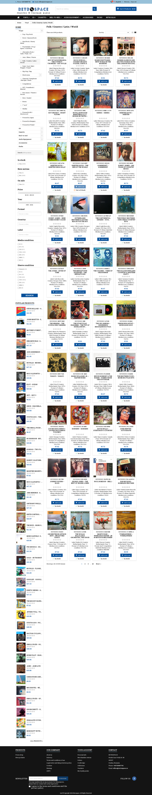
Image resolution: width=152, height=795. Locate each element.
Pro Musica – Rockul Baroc (34, 547)
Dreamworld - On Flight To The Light (34, 341)
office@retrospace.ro (45, 2)
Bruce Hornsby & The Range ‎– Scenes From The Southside (103, 377)
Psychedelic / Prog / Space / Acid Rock (28, 47)
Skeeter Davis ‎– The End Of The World (80, 166)
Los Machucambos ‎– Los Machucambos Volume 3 (57, 430)
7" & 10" (24, 105)
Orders (80, 760)
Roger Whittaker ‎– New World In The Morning (103, 61)
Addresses (81, 765)
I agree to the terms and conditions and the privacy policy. (49, 787)
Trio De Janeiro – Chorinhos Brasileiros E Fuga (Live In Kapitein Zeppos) (103, 326)
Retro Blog (110, 17)
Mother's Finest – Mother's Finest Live (34, 330)
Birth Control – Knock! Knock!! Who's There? (34, 514)
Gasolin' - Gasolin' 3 (34, 579)
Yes (22, 164)
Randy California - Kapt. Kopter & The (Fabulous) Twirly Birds (34, 460)
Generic (23, 269)
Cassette (42, 17)
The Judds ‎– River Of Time (57, 271)
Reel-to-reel (55, 17)
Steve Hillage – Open (34, 308)
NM (21, 257)
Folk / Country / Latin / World (28, 61)
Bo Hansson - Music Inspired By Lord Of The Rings (34, 438)
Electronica (26, 75)
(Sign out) (133, 2)
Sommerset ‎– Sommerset (103, 166)
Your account (85, 750)
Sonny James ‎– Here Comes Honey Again (57, 219)
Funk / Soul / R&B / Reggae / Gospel (27, 67)
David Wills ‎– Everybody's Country (103, 429)
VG (22, 249)
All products (36, 741)
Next (99, 564)
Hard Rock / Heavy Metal (27, 42)
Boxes (24, 101)
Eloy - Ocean (32, 384)
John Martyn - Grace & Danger (34, 319)
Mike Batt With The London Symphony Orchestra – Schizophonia (34, 731)
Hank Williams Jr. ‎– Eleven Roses (80, 377)
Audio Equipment (71, 17)
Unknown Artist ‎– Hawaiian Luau (126, 324)
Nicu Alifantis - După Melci (34, 373)
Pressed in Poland (28, 125)
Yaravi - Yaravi (57, 376)
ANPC (49, 771)
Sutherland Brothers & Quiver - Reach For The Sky (80, 219)
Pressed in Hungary (28, 121)
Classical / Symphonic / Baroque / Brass (28, 79)
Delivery (49, 757)
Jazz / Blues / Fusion (29, 57)
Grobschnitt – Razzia (34, 709)
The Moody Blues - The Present (34, 601)
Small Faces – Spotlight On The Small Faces (34, 698)
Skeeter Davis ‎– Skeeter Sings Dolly (57, 166)
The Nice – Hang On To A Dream (34, 525)
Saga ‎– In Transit (34, 557)
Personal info (82, 755)
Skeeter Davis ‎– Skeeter (126, 113)
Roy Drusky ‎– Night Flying (57, 113)
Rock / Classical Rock (29, 38)
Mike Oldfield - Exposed (34, 536)
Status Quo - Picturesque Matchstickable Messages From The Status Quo (34, 622)
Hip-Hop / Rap (27, 71)
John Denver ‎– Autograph (126, 429)
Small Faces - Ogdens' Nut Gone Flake (34, 644)
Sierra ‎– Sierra (103, 113)
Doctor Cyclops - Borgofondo (34, 633)
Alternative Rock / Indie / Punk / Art (27, 53)
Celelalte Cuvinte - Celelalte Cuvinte (34, 720)
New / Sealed (26, 98)
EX (22, 255)
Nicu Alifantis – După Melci (34, 482)
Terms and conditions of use (56, 760)
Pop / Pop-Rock (27, 34)
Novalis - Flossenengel (34, 568)
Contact (113, 750)
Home (18, 27)
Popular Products (25, 303)
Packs (99, 17)
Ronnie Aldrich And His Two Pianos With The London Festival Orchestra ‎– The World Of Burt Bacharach (126, 64)
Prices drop (19, 755)
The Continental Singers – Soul (103, 219)
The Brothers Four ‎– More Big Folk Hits (126, 377)
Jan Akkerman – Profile (34, 352)
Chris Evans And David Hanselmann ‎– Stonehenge (34, 677)
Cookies (49, 765)
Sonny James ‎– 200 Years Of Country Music (126, 167)
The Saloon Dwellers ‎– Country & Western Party (126, 272)
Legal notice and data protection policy (59, 763)
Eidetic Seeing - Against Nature (34, 590)
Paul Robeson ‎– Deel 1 (103, 481)
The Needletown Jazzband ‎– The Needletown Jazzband (80, 273)
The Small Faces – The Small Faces (34, 427)
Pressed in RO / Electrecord (26, 113)
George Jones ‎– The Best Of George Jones (80, 482)
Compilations (26, 84)
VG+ (22, 252)
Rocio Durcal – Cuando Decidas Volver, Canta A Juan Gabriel (80, 62)
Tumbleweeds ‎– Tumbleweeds (126, 535)
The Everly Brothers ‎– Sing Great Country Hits (126, 219)
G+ (21, 247)
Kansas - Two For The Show (34, 449)
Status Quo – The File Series (34, 417)
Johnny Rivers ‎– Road (57, 482)
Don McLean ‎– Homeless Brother (126, 482)
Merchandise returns (84, 757)
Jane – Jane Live (34, 666)
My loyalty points (83, 771)
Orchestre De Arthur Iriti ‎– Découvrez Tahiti (57, 535)
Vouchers (81, 768)
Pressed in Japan (28, 118)
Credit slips (81, 763)
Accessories (88, 17)
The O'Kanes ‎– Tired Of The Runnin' (103, 271)
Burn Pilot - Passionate (34, 655)
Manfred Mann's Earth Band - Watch (34, 471)
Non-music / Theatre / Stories (28, 93)
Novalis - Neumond (34, 362)
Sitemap (49, 768)
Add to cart (57, 81)
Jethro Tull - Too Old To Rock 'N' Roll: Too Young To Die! (34, 612)
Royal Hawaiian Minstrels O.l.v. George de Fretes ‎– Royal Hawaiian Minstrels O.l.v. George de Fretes (80, 117)
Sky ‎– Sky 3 (31, 395)
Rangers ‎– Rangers (80, 429)
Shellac (24, 109)
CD (33, 17)
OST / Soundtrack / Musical (27, 88)
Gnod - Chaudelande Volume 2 (34, 406)
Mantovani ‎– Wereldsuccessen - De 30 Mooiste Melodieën (103, 535)
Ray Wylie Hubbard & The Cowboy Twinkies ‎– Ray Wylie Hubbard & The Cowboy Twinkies (57, 63)
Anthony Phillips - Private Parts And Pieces (34, 503)
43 (93, 564)
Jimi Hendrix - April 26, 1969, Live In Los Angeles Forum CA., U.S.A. (34, 492)
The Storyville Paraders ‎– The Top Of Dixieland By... (80, 325)
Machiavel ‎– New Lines (34, 687)
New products (20, 757)
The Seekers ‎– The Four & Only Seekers (57, 324)
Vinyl (25, 17)
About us (49, 755)
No (22, 175)
